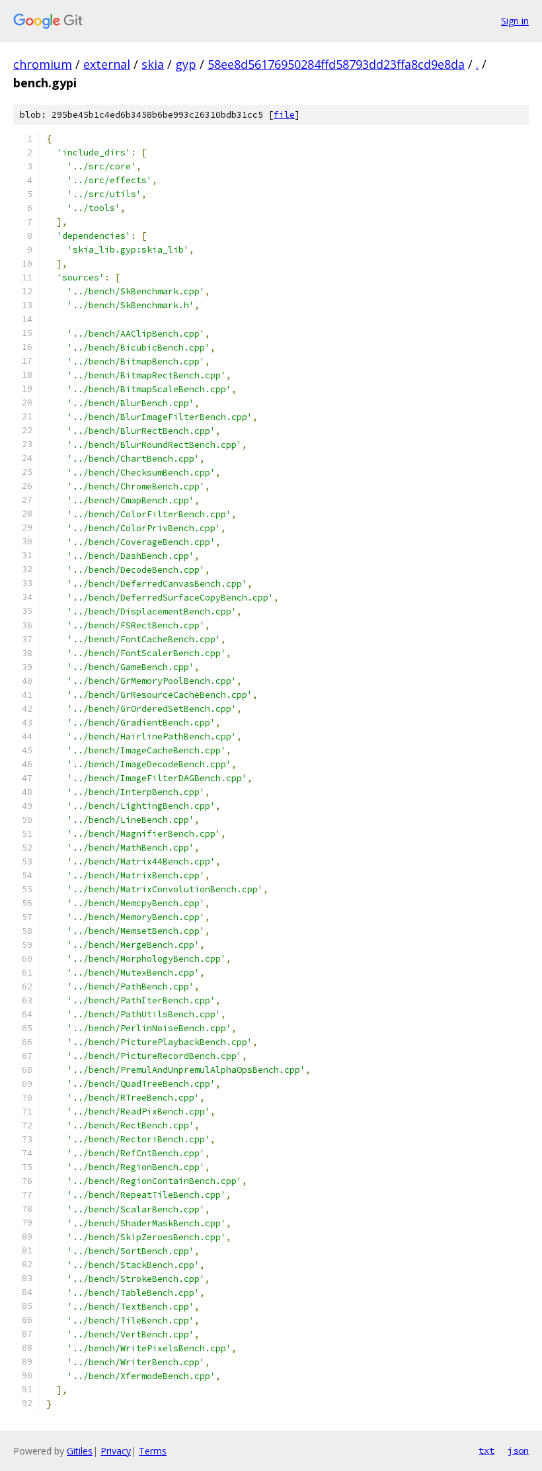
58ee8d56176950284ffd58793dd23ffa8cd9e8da (336, 64)
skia (152, 64)
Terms (153, 1451)
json (518, 1450)
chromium (42, 64)
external (106, 64)
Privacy (115, 1451)
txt (486, 1450)
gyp (185, 64)
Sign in (515, 21)
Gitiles (80, 1451)
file (284, 114)
